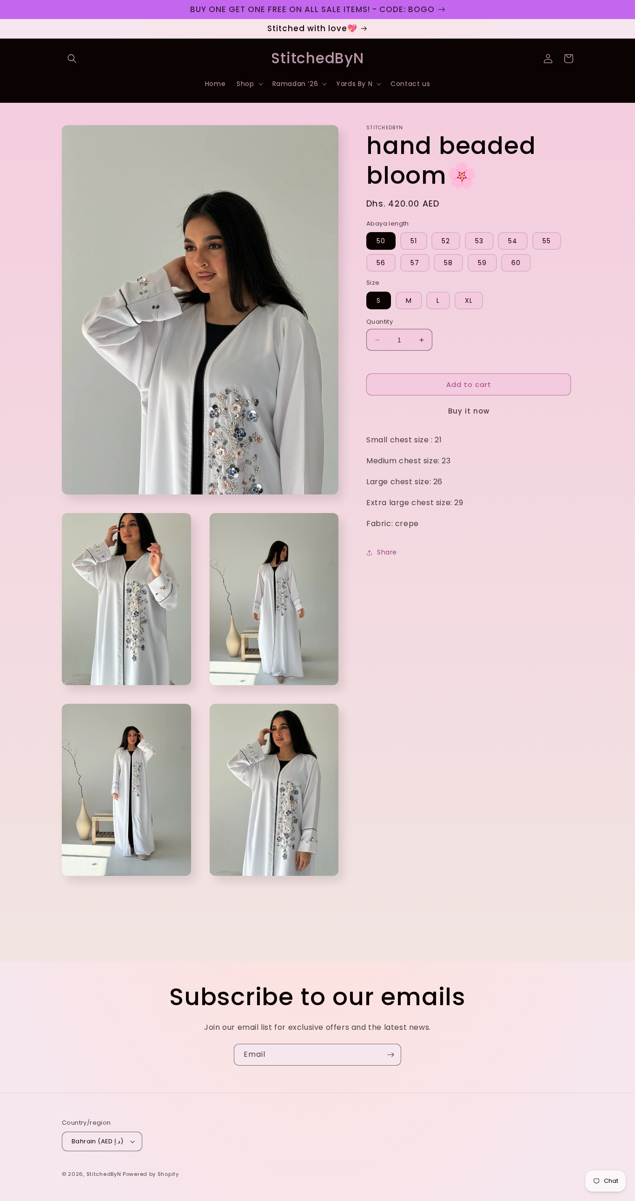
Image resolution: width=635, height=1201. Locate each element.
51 (413, 241)
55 (546, 241)
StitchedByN (103, 1174)
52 (446, 241)
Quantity (379, 321)
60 (516, 263)
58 (448, 263)
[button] (72, 58)
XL (469, 300)
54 (512, 241)
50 (381, 241)
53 (479, 241)
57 (414, 263)
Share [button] (387, 552)
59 (482, 263)
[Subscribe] (390, 1055)
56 (381, 263)
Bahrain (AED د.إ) (98, 1141)
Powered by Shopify (151, 1174)
